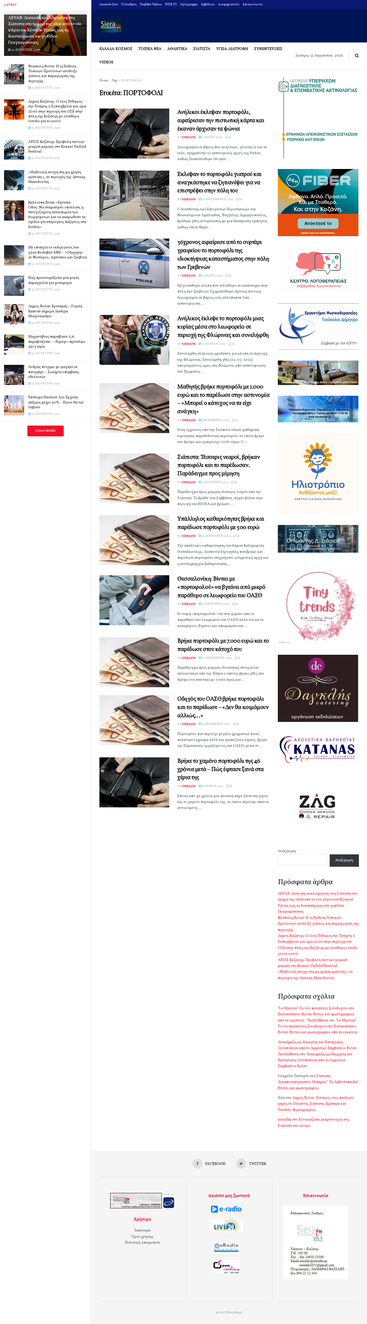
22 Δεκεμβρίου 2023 (216, 658)
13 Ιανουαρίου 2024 (216, 536)
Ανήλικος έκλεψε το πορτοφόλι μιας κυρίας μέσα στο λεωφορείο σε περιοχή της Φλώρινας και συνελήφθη (223, 327)
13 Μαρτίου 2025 (213, 344)
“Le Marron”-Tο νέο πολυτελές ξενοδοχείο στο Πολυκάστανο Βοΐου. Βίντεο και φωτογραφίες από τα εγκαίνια (317, 1026)
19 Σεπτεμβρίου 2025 (217, 199)
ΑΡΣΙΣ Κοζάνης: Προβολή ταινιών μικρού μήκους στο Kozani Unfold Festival (57, 146)
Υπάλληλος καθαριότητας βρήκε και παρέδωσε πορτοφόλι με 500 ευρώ (220, 523)
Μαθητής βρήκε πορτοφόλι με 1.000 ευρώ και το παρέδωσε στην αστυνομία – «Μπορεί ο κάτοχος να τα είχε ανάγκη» (223, 399)
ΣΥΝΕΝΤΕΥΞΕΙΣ (268, 49)
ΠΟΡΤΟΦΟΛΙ (131, 80)
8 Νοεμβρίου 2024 (215, 420)
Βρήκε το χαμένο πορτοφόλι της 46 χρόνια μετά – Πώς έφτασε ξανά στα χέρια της (220, 769)
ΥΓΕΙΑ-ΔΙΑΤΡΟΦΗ (232, 49)
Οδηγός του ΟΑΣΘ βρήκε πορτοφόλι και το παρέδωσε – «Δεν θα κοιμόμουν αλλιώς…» (223, 707)
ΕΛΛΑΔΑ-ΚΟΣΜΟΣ (115, 49)
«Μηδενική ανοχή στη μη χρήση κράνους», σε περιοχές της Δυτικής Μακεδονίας (56, 177)
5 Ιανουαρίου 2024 (215, 604)
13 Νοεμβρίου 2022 (215, 724)
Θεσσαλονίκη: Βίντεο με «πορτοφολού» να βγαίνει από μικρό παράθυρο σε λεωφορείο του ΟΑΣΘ (221, 587)
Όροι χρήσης (142, 1236)
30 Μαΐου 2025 (212, 276)
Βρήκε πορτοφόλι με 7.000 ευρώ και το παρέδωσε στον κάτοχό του (223, 645)
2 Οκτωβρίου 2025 (214, 482)
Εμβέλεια (208, 4)
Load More (45, 431)
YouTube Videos (151, 4)
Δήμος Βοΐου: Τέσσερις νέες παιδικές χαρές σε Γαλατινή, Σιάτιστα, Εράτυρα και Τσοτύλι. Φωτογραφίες (316, 1104)
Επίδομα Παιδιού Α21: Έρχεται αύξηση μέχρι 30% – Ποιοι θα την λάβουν (56, 402)
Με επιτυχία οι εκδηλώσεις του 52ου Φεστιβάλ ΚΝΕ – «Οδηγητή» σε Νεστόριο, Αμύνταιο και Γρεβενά (57, 252)
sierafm (189, 137)
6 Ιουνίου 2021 (212, 786)
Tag (114, 80)
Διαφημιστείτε (228, 4)
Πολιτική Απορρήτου (142, 1242)
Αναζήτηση (287, 851)
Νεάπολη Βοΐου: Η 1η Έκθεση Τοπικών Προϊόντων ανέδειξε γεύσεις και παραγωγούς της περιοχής (52, 74)
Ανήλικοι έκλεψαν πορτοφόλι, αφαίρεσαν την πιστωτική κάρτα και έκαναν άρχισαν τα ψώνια (220, 120)
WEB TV (171, 4)
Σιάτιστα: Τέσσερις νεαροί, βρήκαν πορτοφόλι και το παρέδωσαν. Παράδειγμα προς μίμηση (218, 465)
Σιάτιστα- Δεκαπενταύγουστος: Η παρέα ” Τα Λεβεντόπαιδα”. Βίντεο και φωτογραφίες (318, 1082)
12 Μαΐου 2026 (211, 137)
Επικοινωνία (253, 4)
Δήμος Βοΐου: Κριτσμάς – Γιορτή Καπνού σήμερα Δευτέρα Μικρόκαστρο (55, 311)
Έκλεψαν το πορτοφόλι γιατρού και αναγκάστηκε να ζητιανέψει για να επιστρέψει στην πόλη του (219, 182)
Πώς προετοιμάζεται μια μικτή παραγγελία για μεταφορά (53, 280)
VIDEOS (106, 62)
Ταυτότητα (142, 1230)
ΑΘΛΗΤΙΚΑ (177, 49)
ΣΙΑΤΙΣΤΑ (201, 49)
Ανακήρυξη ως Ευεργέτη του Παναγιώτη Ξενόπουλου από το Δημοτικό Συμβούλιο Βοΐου (315, 1060)
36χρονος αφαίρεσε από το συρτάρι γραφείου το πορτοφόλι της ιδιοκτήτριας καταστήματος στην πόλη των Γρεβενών (223, 254)
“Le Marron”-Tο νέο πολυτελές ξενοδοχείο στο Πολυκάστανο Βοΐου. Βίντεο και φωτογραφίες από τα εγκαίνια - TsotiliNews (316, 1014)
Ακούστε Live (108, 4)
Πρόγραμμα (189, 4)
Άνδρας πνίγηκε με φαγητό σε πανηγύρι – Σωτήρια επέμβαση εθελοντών (53, 372)
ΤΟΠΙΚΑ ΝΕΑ (149, 49)
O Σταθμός (129, 4)
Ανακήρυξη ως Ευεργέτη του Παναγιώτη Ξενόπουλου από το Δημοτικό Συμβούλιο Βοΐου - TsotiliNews (318, 1048)
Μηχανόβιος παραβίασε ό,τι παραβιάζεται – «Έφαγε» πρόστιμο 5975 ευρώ (56, 341)
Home (103, 80)
